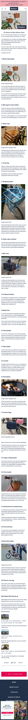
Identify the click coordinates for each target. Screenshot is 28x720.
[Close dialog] (26, 702)
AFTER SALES (14, 692)
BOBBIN (14, 682)
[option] (14, 3)
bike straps (14, 94)
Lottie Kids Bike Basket (7, 83)
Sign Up (7, 712)
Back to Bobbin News (15, 674)
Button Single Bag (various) (8, 437)
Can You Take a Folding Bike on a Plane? (13, 652)
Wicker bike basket (8, 59)
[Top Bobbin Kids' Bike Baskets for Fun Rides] (14, 81)
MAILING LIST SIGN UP (14, 697)
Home (4, 29)
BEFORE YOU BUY (14, 687)
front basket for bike (6, 44)
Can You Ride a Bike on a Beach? (11, 637)
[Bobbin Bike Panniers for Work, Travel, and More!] (14, 434)
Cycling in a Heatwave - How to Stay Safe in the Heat (13, 622)
